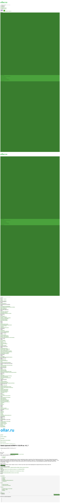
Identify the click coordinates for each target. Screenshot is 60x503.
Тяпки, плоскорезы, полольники (6, 115)
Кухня (1, 95)
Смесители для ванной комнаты (6, 62)
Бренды (3, 490)
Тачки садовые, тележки (4, 47)
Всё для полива (3, 107)
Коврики (1, 140)
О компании (2, 475)
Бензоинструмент (3, 90)
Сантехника (2, 119)
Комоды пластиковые (4, 71)
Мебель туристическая (4, 35)
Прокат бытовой (5, 484)
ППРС (1, 53)
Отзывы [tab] (3, 457)
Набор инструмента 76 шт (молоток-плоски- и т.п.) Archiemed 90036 (12, 469)
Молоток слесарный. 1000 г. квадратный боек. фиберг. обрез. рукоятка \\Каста (14, 467)
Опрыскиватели (3, 39)
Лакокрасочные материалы (5, 13)
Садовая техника (3, 42)
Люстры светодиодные (4, 31)
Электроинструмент (4, 24)
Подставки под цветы (4, 73)
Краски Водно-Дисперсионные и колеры (7, 14)
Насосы (1, 38)
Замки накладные (3, 78)
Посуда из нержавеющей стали (6, 27)
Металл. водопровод (4, 52)
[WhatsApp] (4, 11)
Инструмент (2, 89)
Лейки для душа (3, 55)
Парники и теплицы (3, 40)
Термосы (2, 98)
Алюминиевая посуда (4, 26)
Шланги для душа (3, 56)
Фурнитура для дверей (4, 149)
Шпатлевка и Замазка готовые (5, 19)
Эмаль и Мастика (3, 16)
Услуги (1, 482)
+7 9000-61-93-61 (3, 8)
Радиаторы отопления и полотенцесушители (8, 60)
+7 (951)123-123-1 (3, 7)
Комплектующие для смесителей (6, 124)
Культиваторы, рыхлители (5, 44)
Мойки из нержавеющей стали (5, 59)
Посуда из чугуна (3, 28)
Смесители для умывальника (5, 63)
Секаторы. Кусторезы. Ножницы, (6, 46)
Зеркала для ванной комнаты (5, 54)
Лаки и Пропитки (3, 15)
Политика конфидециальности (7, 480)
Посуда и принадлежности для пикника (7, 36)
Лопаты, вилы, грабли (4, 45)
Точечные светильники (4, 32)
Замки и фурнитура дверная (5, 76)
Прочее (1, 41)
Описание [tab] (4, 456)
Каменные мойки (3, 58)
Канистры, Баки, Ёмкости (5, 150)
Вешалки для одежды (4, 66)
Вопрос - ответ (5, 489)
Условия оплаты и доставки (7, 488)
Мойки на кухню (3, 57)
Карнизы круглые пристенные (5, 69)
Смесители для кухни (4, 132)
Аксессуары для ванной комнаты (6, 50)
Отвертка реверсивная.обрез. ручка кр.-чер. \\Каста (9, 472)
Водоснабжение (3, 51)
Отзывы (3, 479)
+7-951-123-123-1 (56, 493)
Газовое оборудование (4, 34)
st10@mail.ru (2, 6)
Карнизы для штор (3, 68)
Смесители (2, 61)
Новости (3, 477)
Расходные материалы (4, 22)
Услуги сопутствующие (6, 485)
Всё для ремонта (3, 82)
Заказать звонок (57, 494)
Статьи (3, 478)
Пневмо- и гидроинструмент (5, 21)
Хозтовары (2, 145)
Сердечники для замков (4, 79)
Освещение (2, 100)
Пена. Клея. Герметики (4, 17)
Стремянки (2, 80)
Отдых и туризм (3, 103)
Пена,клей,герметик (4, 18)
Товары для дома (3, 135)
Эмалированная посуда (4, 29)
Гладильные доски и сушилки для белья (7, 67)
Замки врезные (3, 77)
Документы (4, 481)
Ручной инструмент (3, 23)
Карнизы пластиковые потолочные (6, 70)
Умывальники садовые (4, 48)
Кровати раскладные (4, 72)
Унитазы (1, 64)
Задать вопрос (3, 465)
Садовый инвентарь (4, 43)
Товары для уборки (3, 74)
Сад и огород (2, 106)
